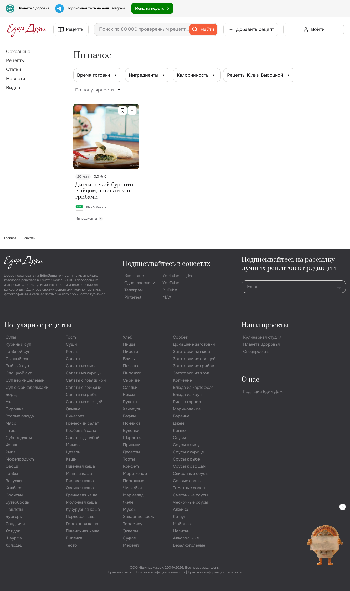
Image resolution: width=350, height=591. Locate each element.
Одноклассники (139, 283)
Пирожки (132, 373)
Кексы (129, 394)
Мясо (11, 423)
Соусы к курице (188, 452)
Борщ (11, 394)
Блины (129, 358)
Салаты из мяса (81, 366)
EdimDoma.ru (50, 275)
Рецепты (15, 60)
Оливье (73, 409)
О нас (250, 379)
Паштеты (14, 509)
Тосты (71, 337)
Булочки (131, 430)
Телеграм (133, 290)
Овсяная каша (80, 488)
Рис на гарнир (187, 401)
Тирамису (132, 523)
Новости (15, 78)
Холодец (14, 545)
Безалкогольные (189, 545)
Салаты (73, 358)
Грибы (12, 473)
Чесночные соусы (190, 502)
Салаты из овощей (84, 401)
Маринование (187, 409)
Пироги (130, 351)
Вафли (129, 416)
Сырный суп (17, 358)
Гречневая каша (81, 495)
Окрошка (15, 409)
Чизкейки (132, 488)
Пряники (131, 444)
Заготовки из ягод (191, 373)
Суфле (129, 538)
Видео (13, 87)
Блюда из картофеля (193, 387)
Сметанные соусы (190, 495)
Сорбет (180, 337)
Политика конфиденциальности (159, 572)
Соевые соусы (187, 480)
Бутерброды (18, 502)
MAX (166, 297)
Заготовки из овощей (194, 358)
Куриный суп (18, 344)
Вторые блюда (20, 416)
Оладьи (130, 387)
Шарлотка (133, 437)
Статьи (13, 69)
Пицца (129, 344)
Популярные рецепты (37, 325)
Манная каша (79, 473)
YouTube (170, 275)
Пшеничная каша (82, 531)
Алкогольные (186, 538)
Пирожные (133, 480)
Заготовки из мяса (191, 351)
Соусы (179, 437)
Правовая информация (206, 572)
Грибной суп (18, 351)
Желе (128, 502)
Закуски (14, 480)
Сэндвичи (15, 523)
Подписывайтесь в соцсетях (166, 264)
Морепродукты (20, 459)
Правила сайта (119, 572)
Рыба (11, 452)
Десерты (131, 452)
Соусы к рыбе (186, 459)
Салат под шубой (83, 437)
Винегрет (75, 416)
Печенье (131, 366)
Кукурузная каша (83, 509)
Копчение (182, 380)
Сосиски (14, 495)
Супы (11, 337)
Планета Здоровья (33, 8)
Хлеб (127, 337)
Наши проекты (265, 325)
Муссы (129, 509)
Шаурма (14, 538)
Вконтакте (134, 275)
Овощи (12, 466)
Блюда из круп (187, 394)
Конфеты (131, 466)
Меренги (131, 545)
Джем (178, 423)
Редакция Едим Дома (264, 391)
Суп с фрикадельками (27, 387)
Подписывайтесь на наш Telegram (96, 8)
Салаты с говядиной (86, 380)
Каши (71, 459)
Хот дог (13, 531)
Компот (180, 430)
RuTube (169, 290)
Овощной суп (19, 373)
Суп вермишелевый (25, 380)
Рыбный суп (17, 366)
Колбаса (14, 488)
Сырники (132, 380)
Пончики (131, 423)
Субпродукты (19, 437)
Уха (9, 401)
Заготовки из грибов (193, 366)
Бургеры (14, 516)
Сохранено (18, 51)
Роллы (72, 351)
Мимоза (74, 444)
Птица (12, 430)
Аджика (180, 509)
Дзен (191, 275)
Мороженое (135, 473)
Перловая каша (81, 516)
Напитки (181, 531)
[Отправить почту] (339, 287)
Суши (71, 344)
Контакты (234, 572)
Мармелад (133, 495)
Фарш (11, 444)
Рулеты (130, 401)
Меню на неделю (149, 8)
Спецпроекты (256, 351)
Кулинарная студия (262, 337)
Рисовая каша (80, 480)
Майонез (182, 523)
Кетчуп (179, 516)
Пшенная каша (80, 466)
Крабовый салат (82, 430)
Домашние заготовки (194, 344)
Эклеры (130, 531)
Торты (129, 459)
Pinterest (132, 297)
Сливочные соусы (190, 473)
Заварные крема (139, 516)
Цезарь (73, 452)
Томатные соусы (189, 488)
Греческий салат (82, 423)
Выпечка (74, 538)
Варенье (181, 416)
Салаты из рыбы (81, 394)
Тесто (71, 545)
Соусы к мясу (186, 444)
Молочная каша (81, 502)
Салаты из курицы (83, 373)
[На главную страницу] (26, 29)
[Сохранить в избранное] (122, 110)
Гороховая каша (82, 523)
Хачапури (132, 409)
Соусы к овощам (189, 466)
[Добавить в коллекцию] (132, 110)
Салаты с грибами (83, 387)
